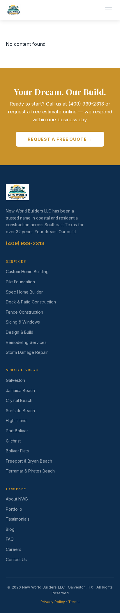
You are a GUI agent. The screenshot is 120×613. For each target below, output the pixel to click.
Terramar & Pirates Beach (30, 471)
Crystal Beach (19, 400)
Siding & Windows (23, 322)
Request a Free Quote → (60, 139)
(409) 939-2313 (25, 243)
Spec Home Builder (24, 292)
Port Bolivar (17, 430)
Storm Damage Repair (27, 352)
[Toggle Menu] (108, 10)
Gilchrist (13, 441)
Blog (10, 529)
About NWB (17, 499)
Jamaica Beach (20, 390)
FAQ (10, 539)
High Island (16, 420)
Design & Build (19, 332)
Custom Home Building (27, 271)
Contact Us (16, 559)
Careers (13, 549)
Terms (74, 602)
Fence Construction (24, 312)
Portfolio (14, 509)
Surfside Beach (20, 410)
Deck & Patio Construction (31, 302)
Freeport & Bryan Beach (29, 461)
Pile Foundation (20, 282)
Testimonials (17, 519)
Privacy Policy (52, 602)
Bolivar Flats (17, 451)
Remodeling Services (26, 342)
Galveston (15, 380)
